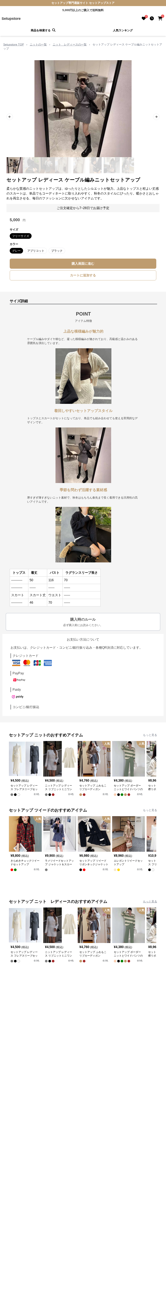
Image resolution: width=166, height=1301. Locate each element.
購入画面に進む (83, 263)
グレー (16, 250)
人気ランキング (123, 30)
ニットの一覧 (38, 44)
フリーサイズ (20, 236)
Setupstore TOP (13, 44)
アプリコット (35, 250)
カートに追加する (83, 275)
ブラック (57, 250)
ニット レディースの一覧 (70, 44)
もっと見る (150, 735)
